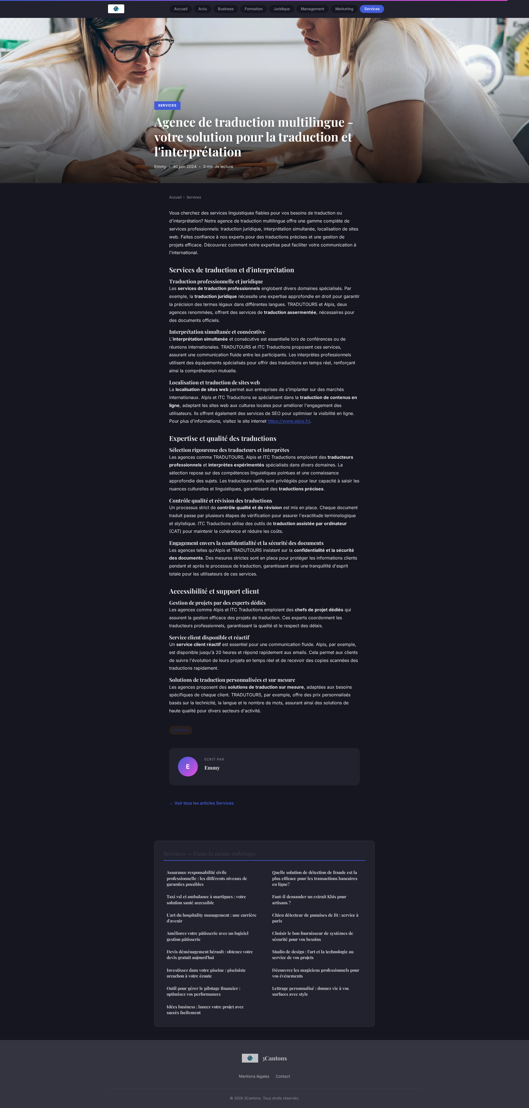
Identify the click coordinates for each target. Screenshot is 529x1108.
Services (372, 9)
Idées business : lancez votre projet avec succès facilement (205, 1009)
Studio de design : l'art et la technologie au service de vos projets (312, 954)
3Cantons (274, 1058)
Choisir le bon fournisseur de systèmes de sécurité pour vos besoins (312, 936)
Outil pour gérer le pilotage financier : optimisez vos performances (203, 991)
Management (312, 9)
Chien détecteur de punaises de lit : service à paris (315, 918)
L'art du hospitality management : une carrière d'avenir (212, 918)
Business (226, 9)
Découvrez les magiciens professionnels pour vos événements (315, 973)
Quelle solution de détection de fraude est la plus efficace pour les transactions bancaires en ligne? (314, 878)
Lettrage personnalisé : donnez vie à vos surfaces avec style (310, 991)
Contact (283, 1076)
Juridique (282, 9)
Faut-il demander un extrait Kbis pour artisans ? (309, 899)
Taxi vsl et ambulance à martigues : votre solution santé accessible (206, 899)
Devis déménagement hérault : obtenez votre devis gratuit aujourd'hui (210, 954)
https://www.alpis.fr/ (289, 421)
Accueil (180, 9)
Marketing (344, 9)
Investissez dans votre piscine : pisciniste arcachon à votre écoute (206, 973)
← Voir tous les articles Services (201, 803)
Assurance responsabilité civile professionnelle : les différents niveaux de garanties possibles (207, 878)
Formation (254, 9)
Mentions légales (254, 1076)
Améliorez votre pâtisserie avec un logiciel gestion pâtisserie (208, 936)
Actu (202, 9)
